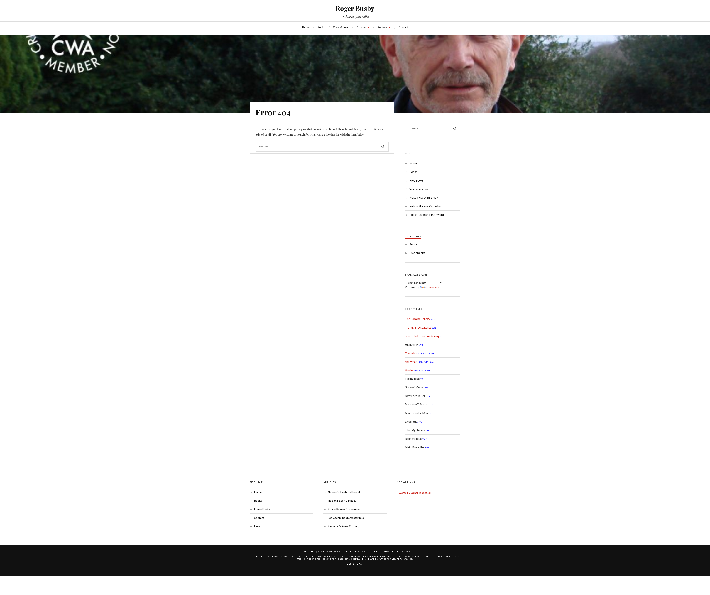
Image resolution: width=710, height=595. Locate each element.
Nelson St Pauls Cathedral (425, 206)
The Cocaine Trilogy (417, 318)
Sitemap (359, 551)
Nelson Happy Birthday (423, 197)
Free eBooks (341, 27)
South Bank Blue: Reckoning (422, 336)
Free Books (416, 180)
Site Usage (403, 551)
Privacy (387, 551)
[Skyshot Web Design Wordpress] (362, 563)
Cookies (373, 551)
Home (306, 27)
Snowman (411, 361)
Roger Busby (355, 8)
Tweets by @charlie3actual (414, 492)
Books (321, 27)
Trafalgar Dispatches (418, 327)
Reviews (382, 27)
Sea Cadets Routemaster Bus (346, 517)
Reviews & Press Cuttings (344, 526)
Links (257, 526)
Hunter (409, 370)
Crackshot (411, 353)
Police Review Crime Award (426, 214)
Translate (433, 287)
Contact (403, 27)
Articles (361, 27)
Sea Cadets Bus (418, 189)
